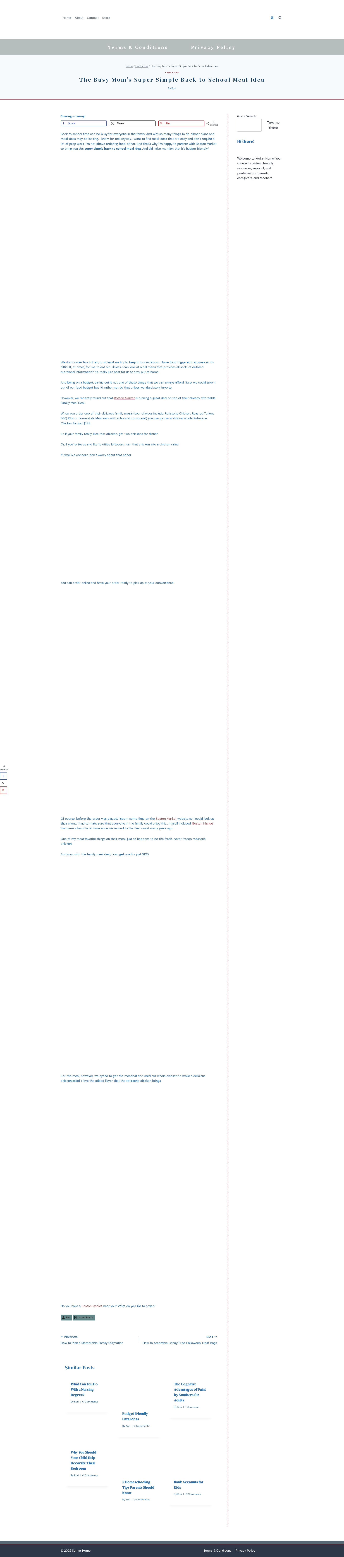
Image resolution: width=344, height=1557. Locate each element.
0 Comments (90, 1401)
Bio (68, 1317)
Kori (173, 88)
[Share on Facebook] (3, 776)
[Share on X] (3, 783)
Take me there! (273, 125)
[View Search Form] (280, 18)
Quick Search (246, 116)
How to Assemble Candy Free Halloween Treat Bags (180, 1340)
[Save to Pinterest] (3, 790)
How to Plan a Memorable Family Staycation (92, 1340)
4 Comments (141, 1426)
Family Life (172, 72)
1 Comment (192, 1407)
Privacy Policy (213, 47)
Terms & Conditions (138, 47)
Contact (93, 18)
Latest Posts (85, 1317)
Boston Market (124, 398)
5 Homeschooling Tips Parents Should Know (138, 1487)
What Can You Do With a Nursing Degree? (84, 1389)
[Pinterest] (272, 18)
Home (67, 18)
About (79, 18)
